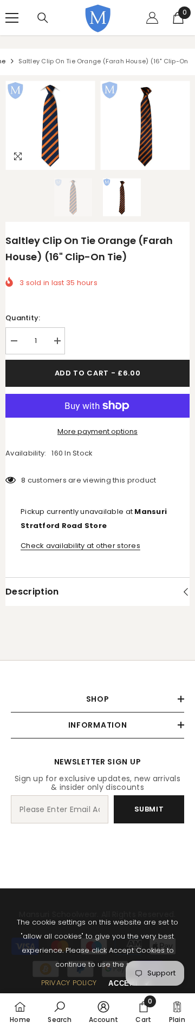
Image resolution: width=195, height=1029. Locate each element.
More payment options (97, 431)
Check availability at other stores (80, 545)
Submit (149, 809)
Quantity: (22, 318)
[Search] (42, 17)
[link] (60, 1011)
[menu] (11, 17)
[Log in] (152, 18)
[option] (50, 125)
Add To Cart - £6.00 (97, 373)
